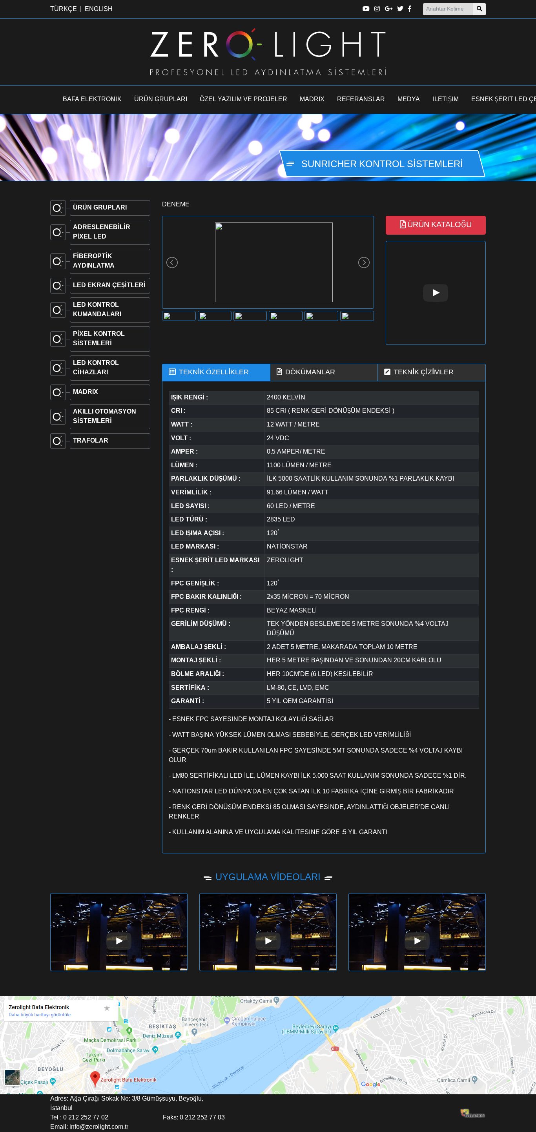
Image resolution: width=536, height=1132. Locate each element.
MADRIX (312, 100)
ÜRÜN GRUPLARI (160, 100)
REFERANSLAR (361, 100)
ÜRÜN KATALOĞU (439, 225)
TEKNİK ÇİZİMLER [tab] (424, 372)
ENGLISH (99, 9)
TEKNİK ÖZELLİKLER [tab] (214, 372)
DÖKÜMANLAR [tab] (310, 372)
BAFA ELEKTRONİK (92, 100)
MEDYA (408, 100)
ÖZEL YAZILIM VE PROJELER (243, 100)
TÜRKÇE (63, 9)
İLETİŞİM (445, 100)
